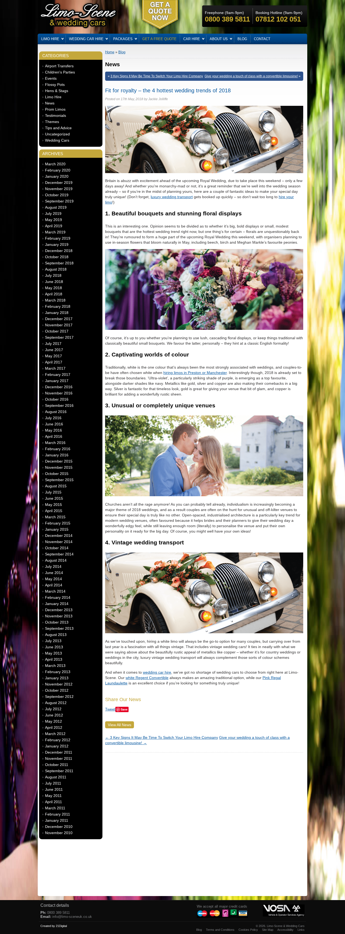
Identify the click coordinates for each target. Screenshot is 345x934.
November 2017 (59, 325)
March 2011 (55, 808)
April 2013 (53, 659)
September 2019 (59, 201)
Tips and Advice (58, 128)
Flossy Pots (55, 84)
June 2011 (54, 789)
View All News (119, 725)
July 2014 (53, 566)
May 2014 (53, 579)
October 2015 (56, 473)
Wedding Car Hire (86, 39)
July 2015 (53, 492)
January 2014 (56, 603)
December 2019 (59, 182)
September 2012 (59, 696)
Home (109, 52)
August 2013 (56, 634)
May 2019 (53, 220)
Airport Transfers (59, 66)
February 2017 (57, 374)
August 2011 (55, 777)
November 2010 (59, 833)
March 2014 (55, 591)
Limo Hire (50, 39)
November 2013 (59, 616)
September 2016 (59, 405)
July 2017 (53, 343)
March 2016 (55, 442)
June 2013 (54, 647)
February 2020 (57, 170)
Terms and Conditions (220, 929)
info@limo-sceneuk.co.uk (72, 917)
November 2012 (59, 684)
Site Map (267, 929)
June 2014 (54, 573)
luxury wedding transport (172, 197)
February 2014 (57, 597)
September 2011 (59, 771)
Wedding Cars (57, 140)
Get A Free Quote (159, 39)
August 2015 (56, 486)
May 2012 (53, 721)
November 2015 (59, 467)
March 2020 (55, 164)
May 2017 (53, 356)
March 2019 (55, 232)
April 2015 (53, 511)
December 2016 (59, 387)
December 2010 (59, 826)
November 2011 (58, 758)
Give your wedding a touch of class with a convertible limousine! (251, 76)
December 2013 (59, 610)
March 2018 (55, 300)
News (49, 103)
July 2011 (53, 783)
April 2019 (53, 226)
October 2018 (56, 257)
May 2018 (53, 288)
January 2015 (56, 529)
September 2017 (59, 337)
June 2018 (54, 281)
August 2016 (56, 412)
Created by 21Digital (53, 926)
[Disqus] (204, 822)
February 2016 (57, 449)
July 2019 (53, 213)
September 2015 (59, 480)
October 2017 (56, 331)
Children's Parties (60, 72)
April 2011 (53, 802)
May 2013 (53, 653)
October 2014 (56, 548)
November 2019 (59, 189)
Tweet (110, 709)
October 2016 (56, 399)
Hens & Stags (56, 91)
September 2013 (59, 628)
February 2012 (57, 740)
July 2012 (53, 709)
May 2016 (53, 430)
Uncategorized (57, 134)
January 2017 (56, 381)
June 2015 (54, 498)
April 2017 (53, 362)
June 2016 (54, 424)
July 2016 (53, 418)
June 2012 (54, 715)
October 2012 (56, 690)
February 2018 (57, 306)
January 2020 (56, 176)
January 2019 (56, 244)
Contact (262, 39)
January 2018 (56, 312)
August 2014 (56, 560)
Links (301, 929)
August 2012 (56, 703)
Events (51, 78)
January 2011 (56, 820)
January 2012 (56, 746)
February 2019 (57, 238)
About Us (219, 39)
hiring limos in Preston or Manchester (195, 372)
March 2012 (55, 734)
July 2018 (53, 275)
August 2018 (56, 269)
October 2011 (56, 764)
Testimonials (55, 115)
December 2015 (59, 461)
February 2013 (57, 672)
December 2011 (58, 752)
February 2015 (57, 523)
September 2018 (59, 263)
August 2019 (56, 207)
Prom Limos (55, 109)
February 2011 (57, 814)
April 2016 (53, 436)
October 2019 (56, 195)
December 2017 (59, 319)
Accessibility (285, 929)
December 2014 (59, 535)
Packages (123, 39)
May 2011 (53, 795)
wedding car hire (157, 672)
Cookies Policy (248, 929)
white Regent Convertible (147, 678)
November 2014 (59, 542)
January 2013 (56, 678)
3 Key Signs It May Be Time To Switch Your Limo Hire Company (157, 76)
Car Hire (191, 39)
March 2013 (55, 665)
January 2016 (56, 455)
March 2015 (55, 517)
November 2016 (59, 393)
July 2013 (53, 641)
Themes (52, 122)
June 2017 (54, 350)
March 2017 (55, 368)
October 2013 (56, 622)
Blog (242, 39)
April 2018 (53, 294)
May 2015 (53, 504)
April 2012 (53, 727)
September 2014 (59, 554)
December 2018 (59, 251)
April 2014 (53, 585)
